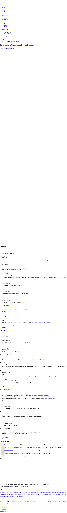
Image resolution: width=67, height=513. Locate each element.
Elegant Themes (36, 492)
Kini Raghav (6, 348)
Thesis (1, 496)
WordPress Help (5, 19)
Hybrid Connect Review (9, 453)
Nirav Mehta (6, 305)
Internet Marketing (60, 492)
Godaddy (48, 492)
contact (6, 486)
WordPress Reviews (6, 15)
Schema (50, 494)
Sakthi (5, 370)
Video (2, 496)
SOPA (56, 494)
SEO (4, 23)
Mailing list (12, 494)
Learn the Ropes (7, 30)
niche (22, 494)
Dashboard (6, 21)
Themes (5, 16)
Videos (5, 28)
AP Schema (7, 492)
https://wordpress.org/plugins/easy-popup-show (54, 333)
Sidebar (54, 494)
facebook (41, 492)
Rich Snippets (47, 494)
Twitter (3, 7)
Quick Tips (44, 494)
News (3, 39)
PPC (4, 35)
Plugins (5, 18)
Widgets (13, 496)
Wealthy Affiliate (7, 496)
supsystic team (7, 354)
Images (56, 492)
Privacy (3, 507)
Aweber (19, 492)
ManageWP (20, 494)
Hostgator (50, 492)
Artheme (6, 316)
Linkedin (26, 486)
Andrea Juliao (7, 389)
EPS (5, 330)
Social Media (6, 36)
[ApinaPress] (2, 4)
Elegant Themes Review (9, 444)
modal (5, 48)
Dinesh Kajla (6, 362)
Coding (5, 25)
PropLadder (6, 404)
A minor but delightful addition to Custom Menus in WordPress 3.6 (18, 243)
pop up (11, 48)
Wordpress (17, 496)
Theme (58, 494)
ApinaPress (3, 511)
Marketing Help (5, 29)
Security (5, 26)
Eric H (5, 281)
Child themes (25, 492)
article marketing (13, 492)
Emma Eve (6, 298)
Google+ (3, 10)
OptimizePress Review (8, 450)
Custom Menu (28, 492)
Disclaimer (4, 509)
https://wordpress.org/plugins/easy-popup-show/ (41, 322)
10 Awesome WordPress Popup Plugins (17, 45)
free (42, 492)
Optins (28, 494)
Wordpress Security (21, 496)
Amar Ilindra (6, 256)
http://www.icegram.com (49, 398)
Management (17, 494)
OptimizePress (25, 494)
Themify (2, 243)
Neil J (5, 289)
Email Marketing (7, 33)
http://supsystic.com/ (39, 359)
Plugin (35, 494)
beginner (23, 492)
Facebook (4, 8)
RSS (2, 13)
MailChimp (6, 494)
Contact (3, 11)
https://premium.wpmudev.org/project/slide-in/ (11, 287)
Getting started (45, 492)
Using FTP (6, 456)
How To (53, 492)
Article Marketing (7, 32)
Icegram (5, 311)
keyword (63, 492)
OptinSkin (32, 494)
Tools (5, 37)
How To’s (5, 22)
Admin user (1, 492)
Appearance (4, 492)
